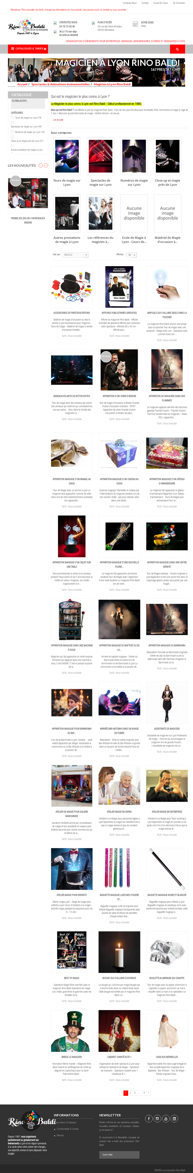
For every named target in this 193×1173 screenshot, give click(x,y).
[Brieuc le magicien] (72, 1031)
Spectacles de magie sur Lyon (26, 127)
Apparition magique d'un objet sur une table (72, 564)
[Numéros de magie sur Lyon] (134, 156)
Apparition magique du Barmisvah (167, 645)
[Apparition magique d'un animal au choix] (72, 453)
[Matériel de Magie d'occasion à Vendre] (167, 213)
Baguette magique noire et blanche (167, 895)
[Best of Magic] (72, 952)
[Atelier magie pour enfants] (72, 869)
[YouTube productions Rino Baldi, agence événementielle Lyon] (166, 1118)
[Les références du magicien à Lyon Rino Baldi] (100, 213)
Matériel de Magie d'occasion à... (167, 240)
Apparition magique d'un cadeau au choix (119, 481)
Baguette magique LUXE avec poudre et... (119, 897)
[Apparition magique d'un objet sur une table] (72, 536)
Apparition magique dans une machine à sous (72, 647)
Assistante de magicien (167, 729)
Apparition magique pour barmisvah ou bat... (71, 731)
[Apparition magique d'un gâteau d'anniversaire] (167, 453)
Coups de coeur (160, 3)
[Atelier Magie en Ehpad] (119, 786)
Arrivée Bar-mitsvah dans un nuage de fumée (119, 731)
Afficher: (120, 255)
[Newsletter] (134, 1155)
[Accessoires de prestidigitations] (72, 287)
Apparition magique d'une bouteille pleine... (119, 564)
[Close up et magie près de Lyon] (167, 156)
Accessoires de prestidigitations (72, 313)
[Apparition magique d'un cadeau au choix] (119, 453)
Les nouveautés (22, 165)
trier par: (57, 255)
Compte (145, 3)
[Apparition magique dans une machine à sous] (72, 619)
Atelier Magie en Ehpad (119, 812)
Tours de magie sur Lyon (28, 118)
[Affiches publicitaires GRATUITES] (119, 287)
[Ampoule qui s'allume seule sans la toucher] (167, 287)
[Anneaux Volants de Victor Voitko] (72, 370)
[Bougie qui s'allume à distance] (119, 952)
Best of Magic (71, 978)
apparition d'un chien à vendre (119, 396)
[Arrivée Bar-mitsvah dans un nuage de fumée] (119, 702)
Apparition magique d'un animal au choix (72, 481)
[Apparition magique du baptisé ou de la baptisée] (119, 619)
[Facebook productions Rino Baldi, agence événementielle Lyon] (149, 1118)
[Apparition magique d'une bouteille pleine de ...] (119, 536)
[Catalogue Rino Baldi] (28, 27)
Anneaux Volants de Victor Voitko (71, 396)
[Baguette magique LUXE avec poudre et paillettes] (119, 869)
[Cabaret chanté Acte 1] (119, 1031)
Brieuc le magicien (72, 1057)
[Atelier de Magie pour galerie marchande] (72, 786)
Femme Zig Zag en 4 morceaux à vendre (28, 220)
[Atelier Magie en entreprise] (167, 786)
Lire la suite (58, 120)
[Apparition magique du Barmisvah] (167, 619)
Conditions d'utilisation (67, 1123)
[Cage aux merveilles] (167, 1031)
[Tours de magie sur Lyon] (67, 156)
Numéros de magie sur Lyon (29, 132)
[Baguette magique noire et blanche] (167, 869)
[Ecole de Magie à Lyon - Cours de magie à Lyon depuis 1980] (134, 213)
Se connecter (179, 3)
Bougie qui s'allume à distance (119, 978)
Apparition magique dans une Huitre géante (167, 564)
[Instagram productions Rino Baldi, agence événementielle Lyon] (157, 1118)
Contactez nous (130, 3)
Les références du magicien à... (100, 240)
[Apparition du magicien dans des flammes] (167, 370)
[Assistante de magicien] (167, 702)
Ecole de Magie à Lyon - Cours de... (134, 240)
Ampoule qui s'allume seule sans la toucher (167, 315)
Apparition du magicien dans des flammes (167, 398)
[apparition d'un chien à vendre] (119, 370)
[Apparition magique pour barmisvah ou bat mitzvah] (72, 702)
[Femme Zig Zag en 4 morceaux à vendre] (28, 193)
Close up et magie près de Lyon (27, 141)
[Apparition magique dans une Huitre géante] (167, 536)
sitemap (60, 1135)
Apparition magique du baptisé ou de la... (119, 647)
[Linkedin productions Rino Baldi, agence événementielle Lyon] (174, 1118)
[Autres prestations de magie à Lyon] (67, 213)
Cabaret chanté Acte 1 (119, 1057)
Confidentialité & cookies (68, 1129)
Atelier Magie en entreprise (167, 812)
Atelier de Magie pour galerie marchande (72, 814)
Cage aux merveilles (167, 1057)
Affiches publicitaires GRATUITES (119, 313)
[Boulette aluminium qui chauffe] (167, 952)
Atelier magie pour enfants (72, 895)
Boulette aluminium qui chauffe (166, 978)
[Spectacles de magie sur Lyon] (100, 156)
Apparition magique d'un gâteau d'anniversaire (167, 481)
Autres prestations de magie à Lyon (67, 240)
